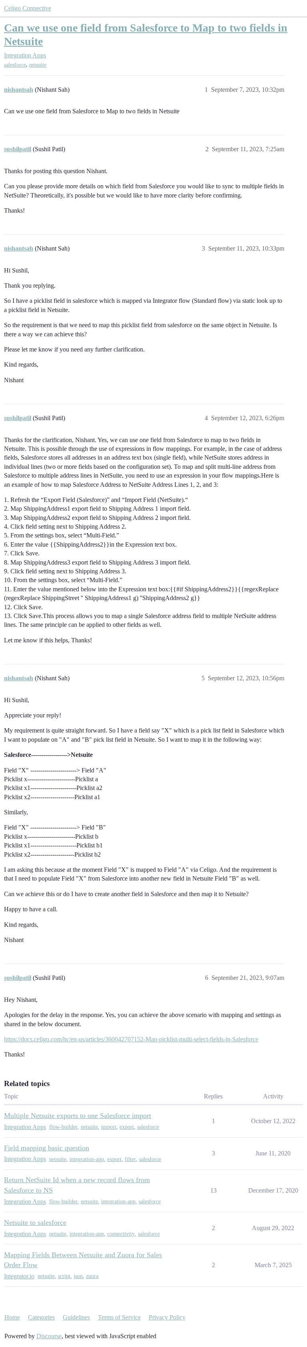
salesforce (15, 65)
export (127, 1127)
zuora (92, 1276)
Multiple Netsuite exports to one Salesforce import (77, 1116)
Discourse (49, 1336)
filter (130, 1159)
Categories (41, 1317)
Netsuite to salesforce (35, 1223)
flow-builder (63, 1127)
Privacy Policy (167, 1317)
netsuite (37, 65)
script (64, 1276)
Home (12, 1317)
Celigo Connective (27, 8)
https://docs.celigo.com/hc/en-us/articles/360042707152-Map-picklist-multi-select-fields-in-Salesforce (131, 1039)
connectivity (121, 1234)
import (108, 1127)
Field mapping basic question (46, 1148)
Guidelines (76, 1317)
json (78, 1276)
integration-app (87, 1159)
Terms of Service (119, 1317)
